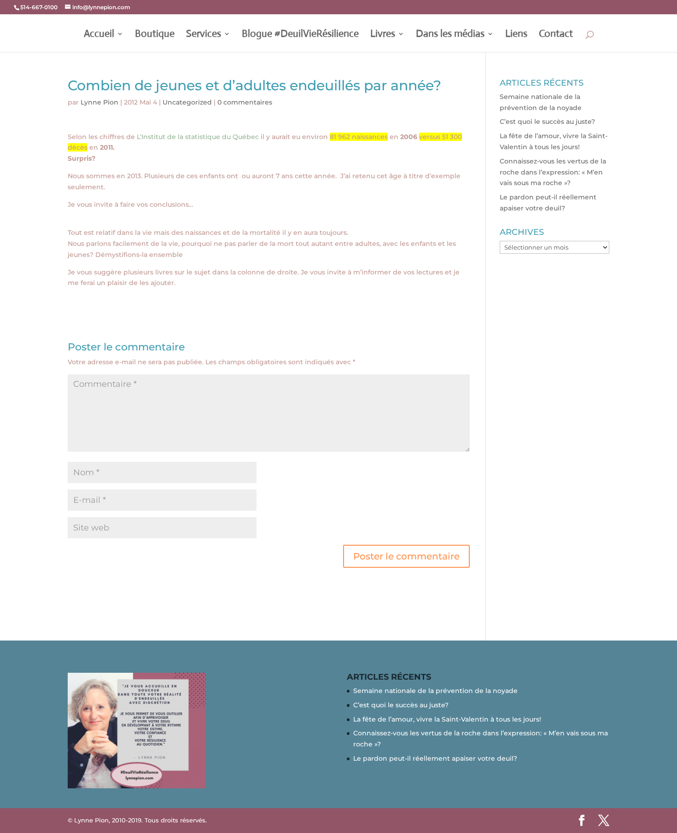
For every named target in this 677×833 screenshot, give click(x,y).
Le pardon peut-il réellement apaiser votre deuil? (435, 758)
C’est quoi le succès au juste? (547, 121)
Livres (382, 35)
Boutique (155, 35)
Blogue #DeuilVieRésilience (300, 35)
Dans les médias (450, 35)
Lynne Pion (99, 102)
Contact (556, 35)
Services (203, 35)
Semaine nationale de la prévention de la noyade (435, 691)
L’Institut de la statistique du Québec (199, 137)
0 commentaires (244, 102)
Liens (516, 35)
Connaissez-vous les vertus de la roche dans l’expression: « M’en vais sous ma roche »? (553, 172)
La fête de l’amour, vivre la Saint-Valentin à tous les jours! (447, 719)
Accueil (99, 35)
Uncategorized (187, 102)
